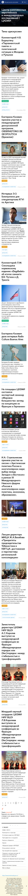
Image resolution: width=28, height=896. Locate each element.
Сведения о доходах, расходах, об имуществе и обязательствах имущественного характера (11, 855)
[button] (10, 825)
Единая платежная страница (9, 865)
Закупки (4, 843)
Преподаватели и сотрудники (10, 837)
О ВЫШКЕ (5, 827)
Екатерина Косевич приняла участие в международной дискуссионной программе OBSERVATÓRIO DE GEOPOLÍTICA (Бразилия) (12, 127)
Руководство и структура (8, 832)
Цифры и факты (6, 830)
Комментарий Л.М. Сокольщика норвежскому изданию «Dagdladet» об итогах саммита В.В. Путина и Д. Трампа (13, 271)
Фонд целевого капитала (8, 848)
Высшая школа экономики (11, 2)
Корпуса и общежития (8, 840)
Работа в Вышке (6, 868)
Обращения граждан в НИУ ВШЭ (10, 845)
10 (5, 805)
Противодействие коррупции (10, 850)
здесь (10, 884)
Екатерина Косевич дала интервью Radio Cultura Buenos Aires (13, 336)
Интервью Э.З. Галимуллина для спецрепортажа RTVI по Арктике (13, 198)
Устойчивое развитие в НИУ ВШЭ (10, 835)
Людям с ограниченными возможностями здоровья (12, 862)
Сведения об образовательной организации (13, 858)
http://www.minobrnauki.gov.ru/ (10, 875)
